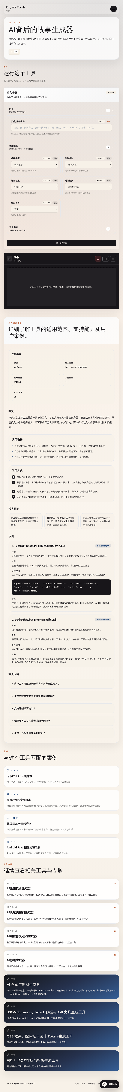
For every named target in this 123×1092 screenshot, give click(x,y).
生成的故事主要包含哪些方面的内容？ (34, 696)
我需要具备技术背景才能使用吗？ (32, 720)
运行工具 (63, 243)
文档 (77, 1083)
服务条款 (91, 1083)
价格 (83, 1083)
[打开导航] (113, 9)
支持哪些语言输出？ (25, 708)
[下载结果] (113, 258)
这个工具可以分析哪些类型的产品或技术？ (37, 683)
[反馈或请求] (98, 258)
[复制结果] (105, 258)
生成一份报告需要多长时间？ (29, 733)
